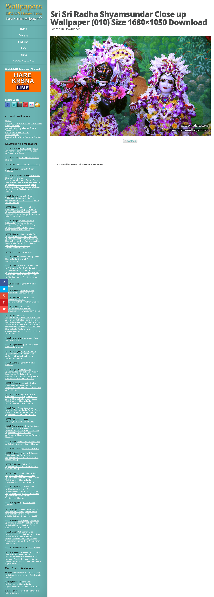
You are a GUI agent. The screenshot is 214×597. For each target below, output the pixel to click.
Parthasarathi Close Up (17, 268)
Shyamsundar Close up (17, 309)
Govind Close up (23, 441)
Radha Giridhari (33, 548)
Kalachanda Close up (25, 257)
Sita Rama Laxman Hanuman (19, 190)
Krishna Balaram (15, 493)
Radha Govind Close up (28, 444)
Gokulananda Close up (21, 573)
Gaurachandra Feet (15, 236)
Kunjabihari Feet (14, 478)
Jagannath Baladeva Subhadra (20, 364)
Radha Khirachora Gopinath (19, 525)
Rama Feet (28, 182)
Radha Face (20, 320)
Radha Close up (26, 148)
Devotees (26, 123)
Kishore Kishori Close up (20, 230)
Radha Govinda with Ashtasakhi (25, 516)
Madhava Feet (13, 372)
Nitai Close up (34, 164)
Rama (11, 134)
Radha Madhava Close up (23, 293)
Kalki (15, 128)
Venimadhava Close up (16, 153)
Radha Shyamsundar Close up (28, 311)
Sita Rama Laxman (15, 277)
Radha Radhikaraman (16, 496)
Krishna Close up (19, 455)
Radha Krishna (27, 457)
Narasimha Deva (25, 372)
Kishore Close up (19, 223)
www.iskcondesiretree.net (88, 164)
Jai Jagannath (12, 126)
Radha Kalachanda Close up (18, 260)
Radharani (29, 137)
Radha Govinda (27, 200)
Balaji (19, 473)
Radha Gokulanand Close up (19, 184)
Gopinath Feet (28, 239)
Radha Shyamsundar (27, 561)
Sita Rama (28, 331)
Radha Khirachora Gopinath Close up (20, 526)
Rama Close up (18, 182)
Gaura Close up (23, 164)
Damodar (19, 123)
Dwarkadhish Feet (15, 354)
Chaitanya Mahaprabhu (10, 122)
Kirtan (20, 128)
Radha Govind (13, 444)
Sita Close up (30, 322)
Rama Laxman (18, 331)
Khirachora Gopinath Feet (18, 523)
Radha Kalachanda (19, 259)
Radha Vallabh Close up (20, 387)
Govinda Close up (20, 198)
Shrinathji (16, 132)
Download (130, 141)
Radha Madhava (26, 466)
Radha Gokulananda (16, 575)
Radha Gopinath (12, 135)
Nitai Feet (16, 241)
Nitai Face (11, 320)
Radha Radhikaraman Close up (17, 497)
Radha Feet (29, 426)
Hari (21, 591)
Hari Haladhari (29, 591)
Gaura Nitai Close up (25, 272)
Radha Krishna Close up (18, 214)
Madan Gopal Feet (15, 410)
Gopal (25, 236)
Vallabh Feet (12, 390)
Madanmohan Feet (15, 534)
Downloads (73, 29)
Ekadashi (34, 123)
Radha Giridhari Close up (23, 403)
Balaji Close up (27, 473)
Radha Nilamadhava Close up (27, 302)
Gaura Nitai (27, 252)
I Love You (14, 125)
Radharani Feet (23, 216)
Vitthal (22, 137)
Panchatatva (18, 347)
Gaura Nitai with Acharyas (18, 227)
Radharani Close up (20, 248)
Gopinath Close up (15, 239)
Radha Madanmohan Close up (21, 540)
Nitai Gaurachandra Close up (22, 242)
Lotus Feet (16, 130)
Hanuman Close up (24, 180)
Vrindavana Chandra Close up (19, 435)
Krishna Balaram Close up (22, 539)
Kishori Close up (15, 225)
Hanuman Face (23, 318)
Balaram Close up (27, 552)
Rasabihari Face (18, 322)
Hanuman (13, 180)
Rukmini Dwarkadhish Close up (19, 357)
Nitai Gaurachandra (28, 241)
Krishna (26, 128)
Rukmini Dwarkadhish (17, 356)
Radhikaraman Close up (17, 491)
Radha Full (29, 320)
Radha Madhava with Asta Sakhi (21, 377)
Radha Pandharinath (30, 448)
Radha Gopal (24, 157)
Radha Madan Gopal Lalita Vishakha (22, 414)
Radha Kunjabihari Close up (26, 482)
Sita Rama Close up (23, 187)
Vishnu (16, 137)
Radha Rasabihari (19, 327)
